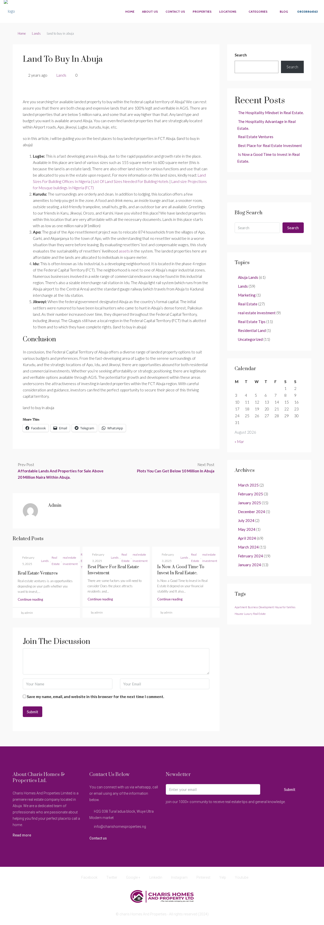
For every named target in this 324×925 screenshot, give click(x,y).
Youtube (241, 877)
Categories (258, 11)
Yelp (222, 877)
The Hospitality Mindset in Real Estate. (271, 112)
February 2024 (250, 556)
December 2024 (251, 511)
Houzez (239, 613)
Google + (133, 877)
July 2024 (246, 520)
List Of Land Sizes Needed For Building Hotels (131, 181)
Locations (227, 11)
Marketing (247, 295)
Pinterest (203, 877)
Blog (284, 11)
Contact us (98, 838)
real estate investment (70, 561)
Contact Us (175, 11)
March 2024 (248, 547)
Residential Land (252, 330)
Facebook (89, 877)
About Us (150, 11)
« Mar (239, 441)
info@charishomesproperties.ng (120, 827)
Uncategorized (250, 339)
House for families (285, 607)
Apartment (241, 607)
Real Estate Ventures (38, 573)
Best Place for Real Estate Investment (270, 145)
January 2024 (249, 564)
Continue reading (30, 599)
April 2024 (247, 538)
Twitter (112, 877)
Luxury (248, 613)
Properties (202, 11)
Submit (289, 789)
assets (124, 251)
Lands (36, 33)
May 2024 (246, 529)
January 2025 (249, 502)
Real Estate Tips (252, 321)
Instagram (179, 877)
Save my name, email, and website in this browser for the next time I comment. (95, 696)
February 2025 (250, 494)
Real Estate (56, 561)
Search (241, 55)
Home (129, 11)
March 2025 (248, 485)
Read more (22, 835)
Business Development (261, 607)
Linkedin (156, 877)
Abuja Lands (248, 277)
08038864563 (307, 11)
